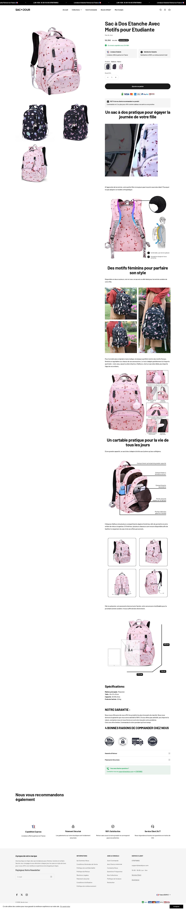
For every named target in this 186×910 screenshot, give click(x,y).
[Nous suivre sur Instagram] (26, 894)
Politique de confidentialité (86, 868)
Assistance (135, 880)
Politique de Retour (83, 871)
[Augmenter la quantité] (116, 77)
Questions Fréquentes (114, 871)
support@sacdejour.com (126, 771)
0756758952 (138, 771)
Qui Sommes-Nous (83, 860)
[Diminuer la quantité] (108, 77)
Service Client (136, 875)
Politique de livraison (114, 879)
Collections (76, 10)
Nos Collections (112, 875)
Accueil (65, 10)
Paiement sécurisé (83, 879)
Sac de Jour (109, 35)
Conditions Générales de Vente (87, 864)
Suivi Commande (91, 10)
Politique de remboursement (86, 886)
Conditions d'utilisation (84, 882)
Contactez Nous (112, 868)
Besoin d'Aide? (106, 10)
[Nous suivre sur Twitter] (21, 894)
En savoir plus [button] (65, 906)
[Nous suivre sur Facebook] (17, 894)
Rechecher (111, 882)
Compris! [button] (176, 906)
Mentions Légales (83, 875)
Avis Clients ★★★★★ (114, 864)
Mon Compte (119, 10)
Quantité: (108, 73)
